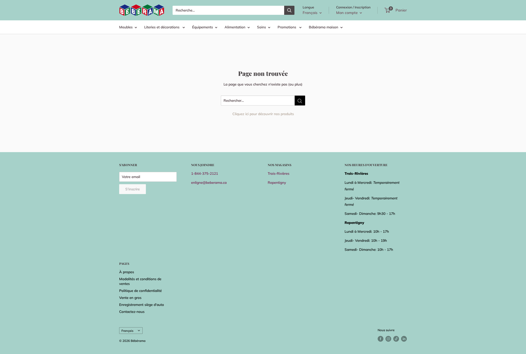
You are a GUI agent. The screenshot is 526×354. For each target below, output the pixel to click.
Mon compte (347, 12)
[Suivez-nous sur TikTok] (396, 338)
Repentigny (277, 182)
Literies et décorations (162, 27)
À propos (126, 272)
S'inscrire (132, 189)
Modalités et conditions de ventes (140, 281)
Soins (261, 27)
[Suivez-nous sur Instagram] (388, 338)
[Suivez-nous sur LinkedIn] (404, 338)
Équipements (202, 27)
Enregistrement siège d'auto (141, 304)
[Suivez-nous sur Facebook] (380, 338)
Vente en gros (130, 297)
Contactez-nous (131, 311)
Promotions (287, 27)
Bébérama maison (323, 27)
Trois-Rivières (278, 173)
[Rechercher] (289, 10)
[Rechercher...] (300, 100)
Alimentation (235, 27)
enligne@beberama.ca (209, 182)
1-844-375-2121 (204, 173)
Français (127, 331)
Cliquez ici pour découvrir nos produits (263, 114)
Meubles (126, 27)
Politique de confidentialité (140, 290)
